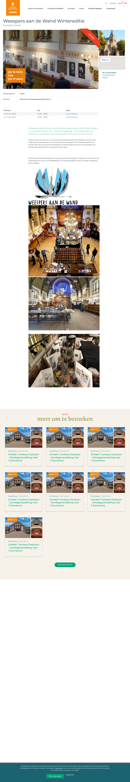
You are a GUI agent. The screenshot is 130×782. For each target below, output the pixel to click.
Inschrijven (80, 771)
